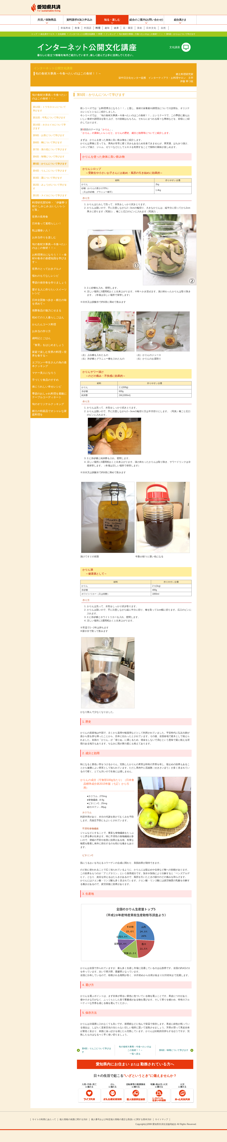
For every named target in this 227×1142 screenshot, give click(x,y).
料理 (98, 28)
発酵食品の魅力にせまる (46, 310)
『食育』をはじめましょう (48, 345)
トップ (34, 34)
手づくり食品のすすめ (45, 379)
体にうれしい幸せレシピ (46, 386)
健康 (116, 28)
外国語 (87, 28)
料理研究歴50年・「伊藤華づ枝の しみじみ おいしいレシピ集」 (49, 206)
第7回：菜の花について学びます (50, 149)
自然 (163, 28)
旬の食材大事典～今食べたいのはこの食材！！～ (141, 34)
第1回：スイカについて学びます (50, 195)
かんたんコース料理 (44, 324)
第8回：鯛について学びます (47, 142)
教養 (77, 28)
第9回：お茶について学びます (48, 135)
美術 (139, 28)
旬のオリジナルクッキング (48, 404)
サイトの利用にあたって (44, 1119)
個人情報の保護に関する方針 (73, 1119)
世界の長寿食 (40, 216)
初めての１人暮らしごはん (48, 317)
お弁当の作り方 (41, 331)
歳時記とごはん (41, 338)
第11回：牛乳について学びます (49, 117)
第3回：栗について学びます (47, 177)
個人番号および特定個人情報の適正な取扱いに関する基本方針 (121, 1119)
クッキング (111, 34)
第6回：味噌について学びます (173, 1050)
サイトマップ (161, 1119)
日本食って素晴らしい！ (46, 223)
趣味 (107, 28)
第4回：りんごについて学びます (96, 1050)
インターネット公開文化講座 (82, 34)
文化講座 (62, 34)
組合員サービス (48, 34)
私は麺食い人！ (41, 230)
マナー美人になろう (44, 372)
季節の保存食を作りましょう (49, 282)
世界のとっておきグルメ (46, 268)
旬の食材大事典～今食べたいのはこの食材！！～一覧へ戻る (135, 1050)
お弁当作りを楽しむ (44, 237)
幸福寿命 (66, 28)
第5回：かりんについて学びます (50, 163)
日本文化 (151, 28)
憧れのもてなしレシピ (45, 275)
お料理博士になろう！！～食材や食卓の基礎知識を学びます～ (49, 258)
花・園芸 (128, 28)
